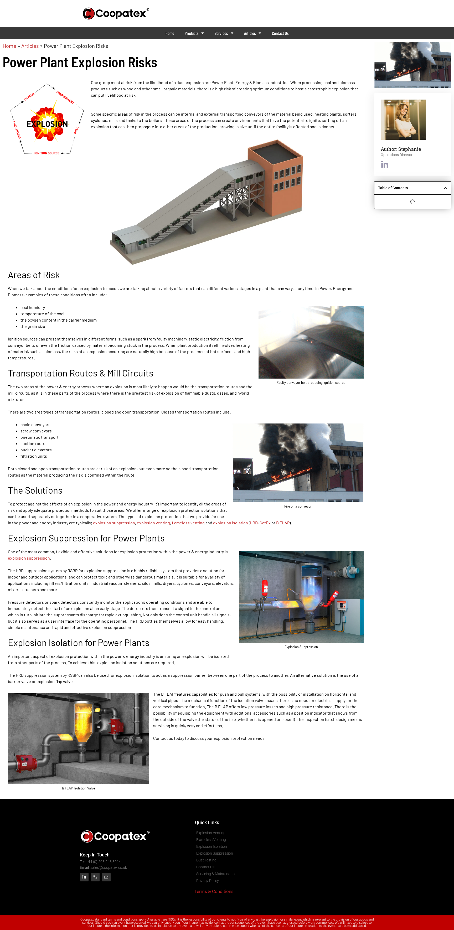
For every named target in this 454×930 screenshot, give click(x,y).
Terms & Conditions (214, 891)
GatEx (265, 522)
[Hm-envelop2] (106, 877)
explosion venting (153, 522)
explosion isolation (230, 522)
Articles (250, 33)
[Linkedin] (84, 877)
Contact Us (280, 33)
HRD (254, 522)
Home (170, 33)
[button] (445, 188)
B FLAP (283, 522)
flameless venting (188, 522)
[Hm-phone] (95, 877)
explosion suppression (114, 522)
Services (221, 33)
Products (192, 33)
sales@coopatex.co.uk (108, 867)
